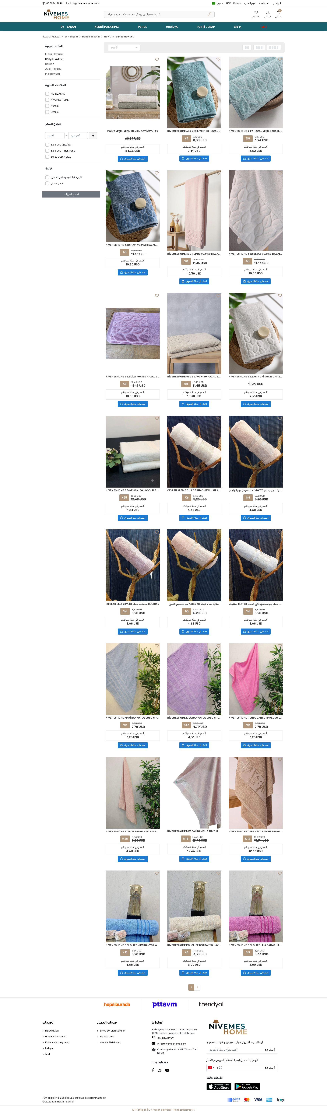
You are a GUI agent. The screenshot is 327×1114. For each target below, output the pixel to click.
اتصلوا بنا (158, 1022)
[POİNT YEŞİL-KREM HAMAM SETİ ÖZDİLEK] (133, 92)
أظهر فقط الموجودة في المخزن (66, 177)
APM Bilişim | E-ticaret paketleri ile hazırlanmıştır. (163, 1109)
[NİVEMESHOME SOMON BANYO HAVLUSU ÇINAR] (133, 793)
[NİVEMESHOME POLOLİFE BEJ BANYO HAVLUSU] (194, 906)
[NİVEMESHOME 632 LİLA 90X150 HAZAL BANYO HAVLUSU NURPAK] (133, 333)
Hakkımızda (52, 1030)
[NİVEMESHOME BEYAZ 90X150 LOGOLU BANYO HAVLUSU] (133, 452)
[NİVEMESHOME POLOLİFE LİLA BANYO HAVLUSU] (256, 906)
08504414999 (165, 1038)
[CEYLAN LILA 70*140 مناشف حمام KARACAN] (133, 565)
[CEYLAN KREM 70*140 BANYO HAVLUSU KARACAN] (194, 452)
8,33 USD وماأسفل (61, 144)
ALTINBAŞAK (58, 93)
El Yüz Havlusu (54, 54)
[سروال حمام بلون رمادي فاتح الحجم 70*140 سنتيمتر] (256, 565)
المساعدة (264, 3)
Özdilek (55, 111)
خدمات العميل (107, 1022)
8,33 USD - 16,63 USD (63, 150)
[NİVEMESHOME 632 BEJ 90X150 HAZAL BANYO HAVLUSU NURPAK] (194, 333)
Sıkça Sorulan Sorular (112, 1030)
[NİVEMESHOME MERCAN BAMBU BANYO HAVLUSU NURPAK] (194, 793)
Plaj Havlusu (52, 73)
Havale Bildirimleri (110, 1042)
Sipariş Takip (107, 1036)
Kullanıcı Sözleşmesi (57, 1042)
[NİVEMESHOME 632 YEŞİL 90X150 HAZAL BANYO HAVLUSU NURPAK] (194, 92)
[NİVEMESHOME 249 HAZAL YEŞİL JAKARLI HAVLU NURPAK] (256, 92)
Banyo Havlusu (54, 59)
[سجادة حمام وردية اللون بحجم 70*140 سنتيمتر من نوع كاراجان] (256, 452)
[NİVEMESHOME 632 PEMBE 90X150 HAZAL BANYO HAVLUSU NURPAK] (194, 210)
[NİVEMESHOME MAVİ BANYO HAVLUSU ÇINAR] (133, 679)
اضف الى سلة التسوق (134, 158)
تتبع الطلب (249, 3)
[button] (278, 14)
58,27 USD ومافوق (61, 156)
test (47, 1054)
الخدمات (48, 1022)
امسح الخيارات (71, 194)
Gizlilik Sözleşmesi (55, 1036)
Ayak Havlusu (53, 69)
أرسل (272, 1049)
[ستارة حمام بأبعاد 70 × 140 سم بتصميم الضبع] (194, 565)
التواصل (277, 3)
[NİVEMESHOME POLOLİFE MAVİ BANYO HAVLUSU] (133, 906)
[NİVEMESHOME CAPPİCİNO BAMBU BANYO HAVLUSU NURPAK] (256, 793)
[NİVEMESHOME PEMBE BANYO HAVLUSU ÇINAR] (256, 679)
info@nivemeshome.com (171, 1043)
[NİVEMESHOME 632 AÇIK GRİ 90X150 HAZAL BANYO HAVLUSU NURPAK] (256, 333)
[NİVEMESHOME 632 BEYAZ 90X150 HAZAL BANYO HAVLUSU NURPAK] (256, 210)
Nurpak (55, 105)
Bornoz (49, 64)
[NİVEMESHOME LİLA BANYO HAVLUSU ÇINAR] (194, 679)
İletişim (49, 1048)
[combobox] (211, 1067)
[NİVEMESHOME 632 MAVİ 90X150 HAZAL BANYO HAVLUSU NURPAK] (133, 206)
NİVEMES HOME (60, 99)
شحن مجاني (57, 183)
